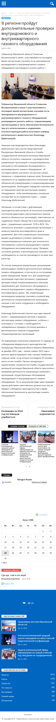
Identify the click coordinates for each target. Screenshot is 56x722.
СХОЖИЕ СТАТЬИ (17, 426)
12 (21, 542)
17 (5, 548)
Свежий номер (7, 696)
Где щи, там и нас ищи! (13, 575)
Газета (4, 679)
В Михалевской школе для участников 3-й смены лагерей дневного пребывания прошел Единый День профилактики (46, 450)
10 (5, 542)
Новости (11, 13)
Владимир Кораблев (10, 579)
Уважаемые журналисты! (47, 412)
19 (21, 548)
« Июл (4, 563)
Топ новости (6, 688)
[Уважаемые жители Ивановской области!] (8, 625)
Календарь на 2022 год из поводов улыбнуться (12, 414)
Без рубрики (6, 692)
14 (35, 542)
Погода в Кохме (24, 480)
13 (28, 542)
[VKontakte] (25, 603)
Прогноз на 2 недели (39, 482)
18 (13, 548)
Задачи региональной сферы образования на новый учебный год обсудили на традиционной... (35, 653)
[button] (51, 4)
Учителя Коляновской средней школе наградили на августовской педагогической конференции (8, 449)
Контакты (28, 714)
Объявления (6, 701)
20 (28, 548)
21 (35, 548)
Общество (5, 683)
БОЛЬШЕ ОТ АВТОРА (37, 426)
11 (13, 542)
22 (43, 548)
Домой (3, 13)
